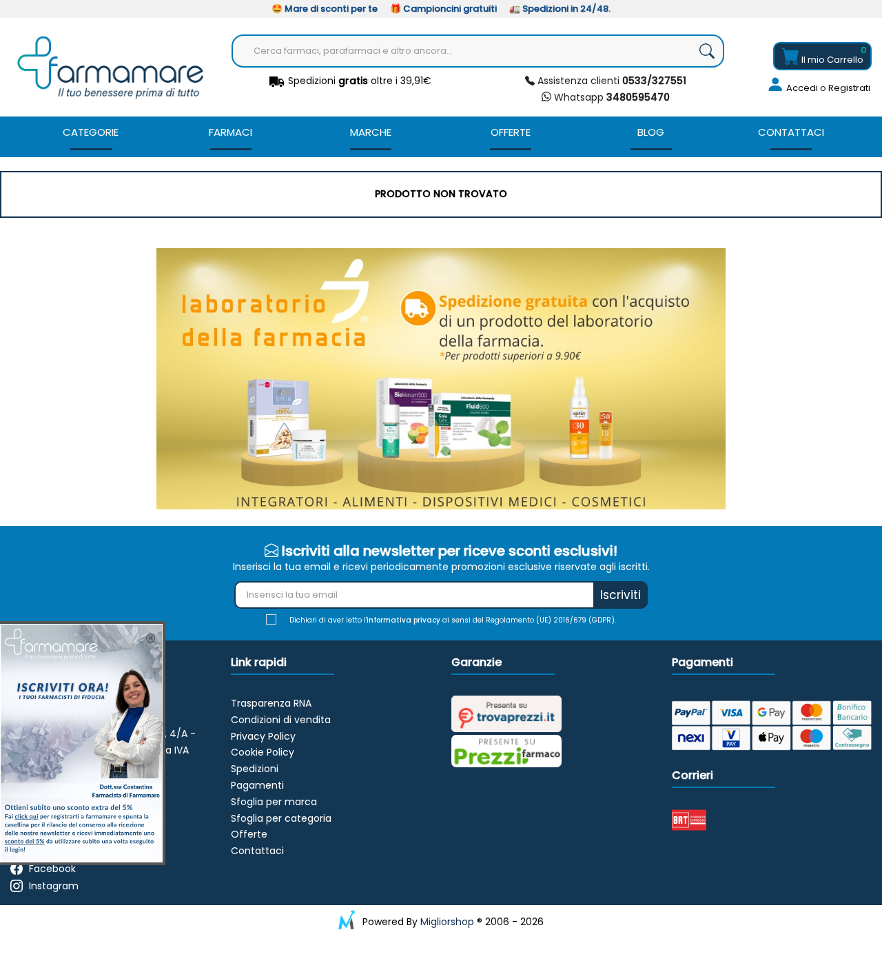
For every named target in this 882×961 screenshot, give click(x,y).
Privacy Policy (263, 736)
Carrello (832, 59)
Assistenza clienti (610, 81)
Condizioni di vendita (281, 720)
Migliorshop (447, 922)
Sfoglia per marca (274, 802)
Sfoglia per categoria (281, 818)
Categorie (91, 132)
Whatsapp (610, 97)
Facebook (52, 869)
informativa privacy (403, 620)
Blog (650, 132)
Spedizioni (254, 769)
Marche (370, 132)
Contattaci (791, 132)
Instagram (54, 886)
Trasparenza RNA (271, 703)
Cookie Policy (262, 752)
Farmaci (230, 132)
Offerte (511, 132)
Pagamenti (257, 785)
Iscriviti (620, 595)
